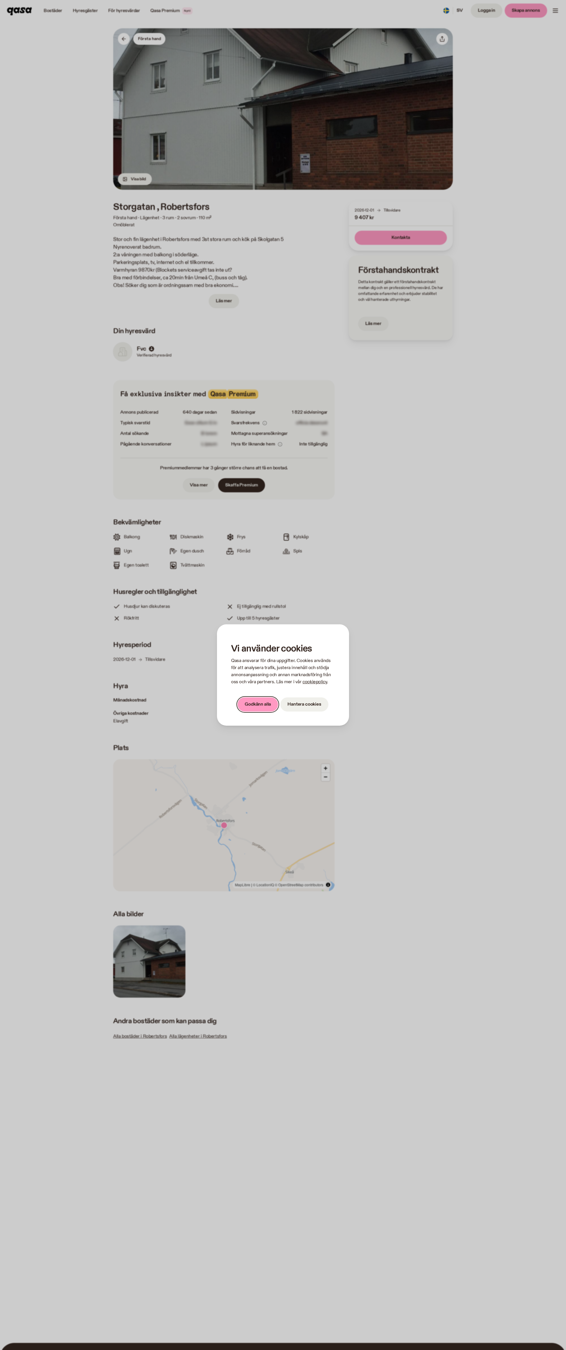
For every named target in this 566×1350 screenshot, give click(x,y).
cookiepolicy (314, 682)
